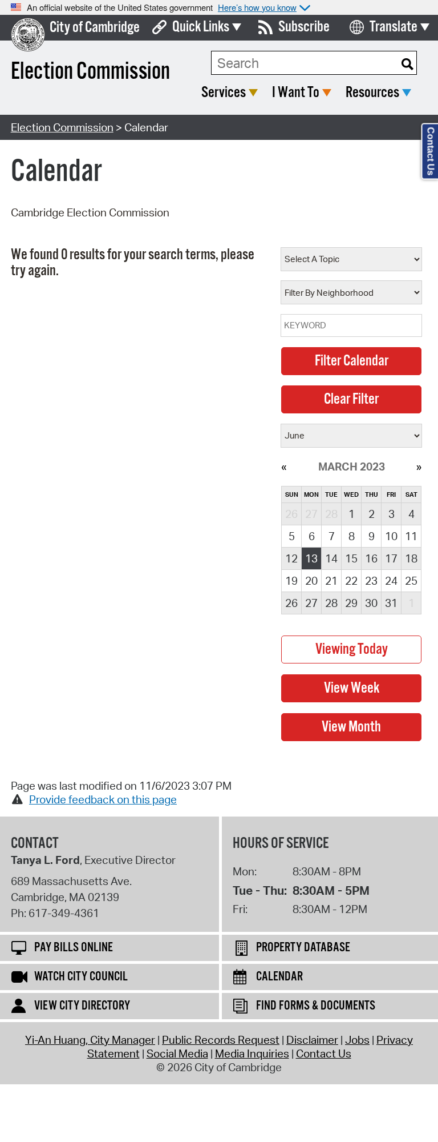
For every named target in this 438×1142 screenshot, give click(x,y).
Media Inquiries (252, 1053)
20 (311, 581)
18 (411, 558)
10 (391, 536)
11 (411, 536)
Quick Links (200, 27)
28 (331, 603)
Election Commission (62, 127)
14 (331, 558)
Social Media (177, 1053)
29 (351, 603)
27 (311, 603)
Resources (372, 92)
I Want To (295, 92)
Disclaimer (312, 1040)
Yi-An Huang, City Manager (90, 1040)
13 (311, 558)
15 (351, 558)
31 (391, 603)
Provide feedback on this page (103, 799)
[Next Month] (418, 467)
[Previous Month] (283, 467)
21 (331, 581)
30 (371, 603)
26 (291, 603)
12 (291, 558)
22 (351, 581)
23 (371, 581)
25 (411, 581)
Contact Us (323, 1053)
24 (391, 581)
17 (391, 558)
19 (291, 581)
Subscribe (304, 27)
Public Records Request (220, 1040)
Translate (393, 27)
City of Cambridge (95, 27)
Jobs (357, 1040)
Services (223, 92)
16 (371, 558)
